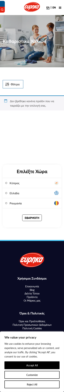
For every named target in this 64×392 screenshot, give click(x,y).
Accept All (32, 365)
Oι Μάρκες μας (32, 300)
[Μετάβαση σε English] (54, 7)
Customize (32, 375)
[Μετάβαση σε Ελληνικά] (48, 7)
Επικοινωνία (32, 286)
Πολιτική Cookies (32, 328)
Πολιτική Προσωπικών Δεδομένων (32, 324)
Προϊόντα (32, 297)
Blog (32, 290)
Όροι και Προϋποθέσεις (32, 321)
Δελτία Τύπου (32, 293)
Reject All (32, 384)
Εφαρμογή (32, 218)
